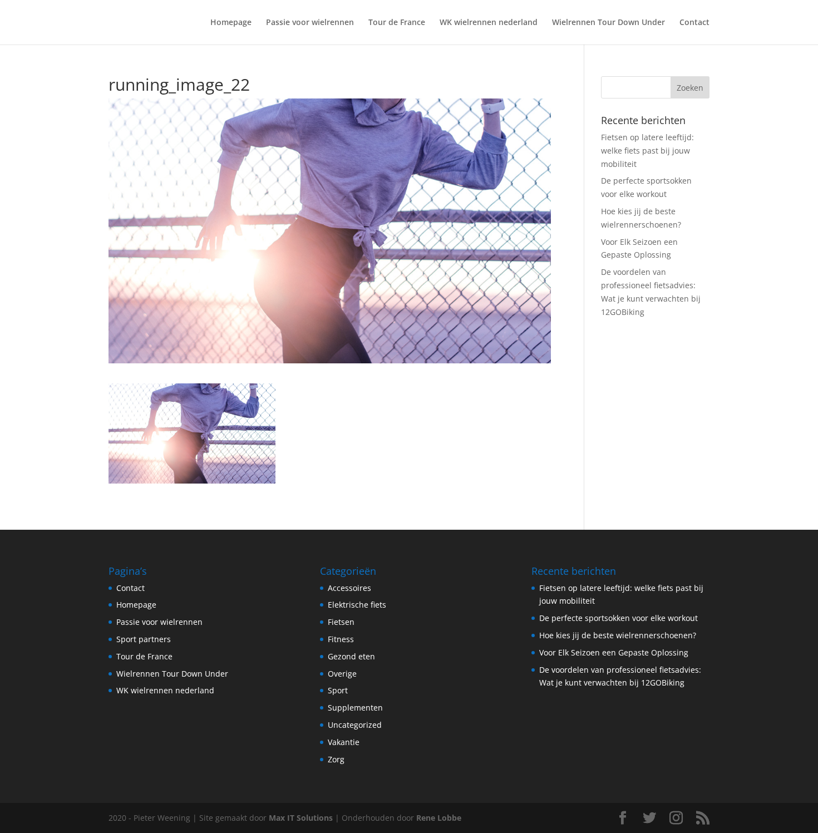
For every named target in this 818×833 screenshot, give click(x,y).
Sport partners (143, 639)
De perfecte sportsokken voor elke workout (618, 618)
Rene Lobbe (438, 817)
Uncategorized (355, 724)
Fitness (341, 639)
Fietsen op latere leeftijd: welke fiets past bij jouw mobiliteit (647, 150)
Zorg (336, 759)
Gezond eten (351, 656)
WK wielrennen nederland (489, 22)
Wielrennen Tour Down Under (608, 22)
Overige (342, 673)
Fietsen (341, 622)
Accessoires (349, 588)
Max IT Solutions (301, 817)
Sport (338, 690)
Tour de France (396, 22)
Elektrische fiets (357, 604)
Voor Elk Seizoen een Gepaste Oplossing (613, 652)
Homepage (231, 22)
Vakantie (343, 742)
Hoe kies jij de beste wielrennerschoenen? (617, 635)
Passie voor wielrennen (310, 22)
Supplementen (355, 707)
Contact (694, 22)
